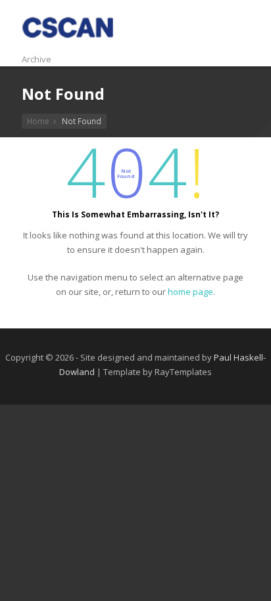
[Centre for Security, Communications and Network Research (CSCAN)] (68, 45)
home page (190, 292)
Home (38, 121)
